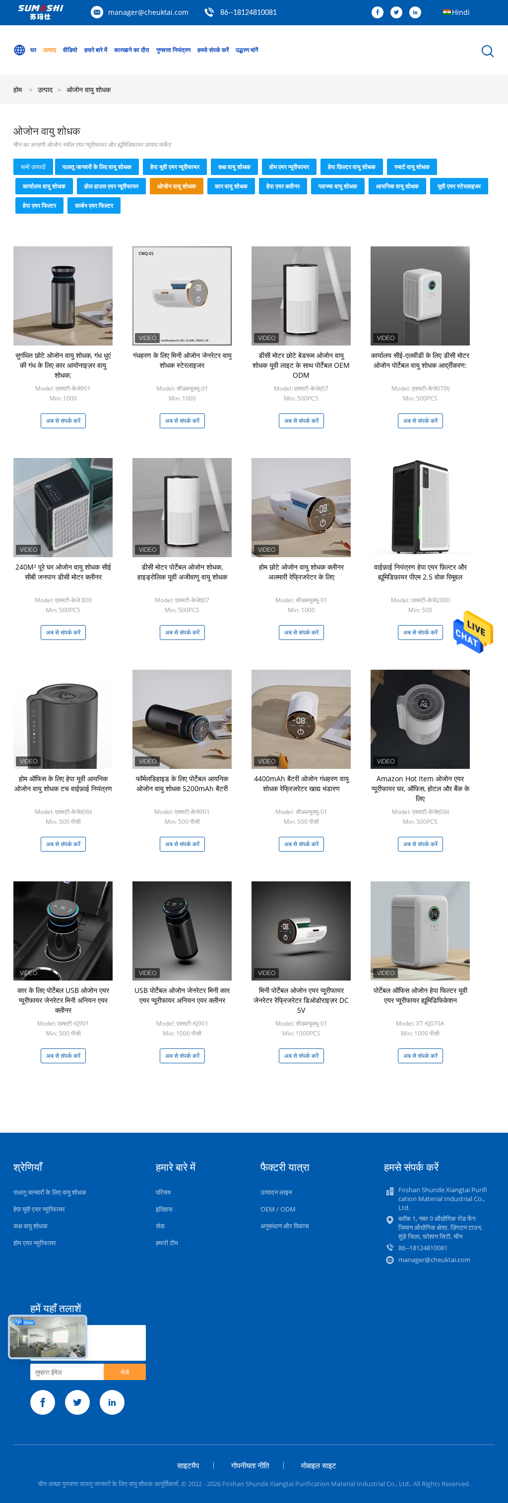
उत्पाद (49, 50)
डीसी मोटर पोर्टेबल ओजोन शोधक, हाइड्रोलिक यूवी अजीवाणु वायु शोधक (182, 571)
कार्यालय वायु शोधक (44, 186)
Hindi (461, 12)
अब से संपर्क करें (63, 420)
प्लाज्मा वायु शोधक (337, 186)
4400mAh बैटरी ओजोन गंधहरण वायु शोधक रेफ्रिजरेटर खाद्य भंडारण (301, 783)
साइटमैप (188, 1465)
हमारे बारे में (95, 50)
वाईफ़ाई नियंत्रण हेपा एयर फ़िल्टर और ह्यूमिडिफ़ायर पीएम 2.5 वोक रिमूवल (420, 571)
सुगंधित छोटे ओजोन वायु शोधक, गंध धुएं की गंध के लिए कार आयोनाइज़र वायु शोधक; (63, 365)
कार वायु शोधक (231, 186)
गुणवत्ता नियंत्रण (173, 50)
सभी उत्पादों (33, 167)
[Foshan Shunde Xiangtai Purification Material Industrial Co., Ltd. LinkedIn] (417, 12)
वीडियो (70, 50)
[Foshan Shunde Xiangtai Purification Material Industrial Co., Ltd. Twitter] (398, 12)
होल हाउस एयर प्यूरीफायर (111, 186)
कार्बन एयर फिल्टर (94, 205)
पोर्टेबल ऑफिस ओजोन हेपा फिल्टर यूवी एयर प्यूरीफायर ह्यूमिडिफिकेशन (420, 995)
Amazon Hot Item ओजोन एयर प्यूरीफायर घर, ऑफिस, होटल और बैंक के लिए (420, 788)
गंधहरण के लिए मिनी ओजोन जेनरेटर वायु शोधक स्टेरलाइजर (182, 360)
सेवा (160, 1225)
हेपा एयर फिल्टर (39, 205)
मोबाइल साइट (318, 1465)
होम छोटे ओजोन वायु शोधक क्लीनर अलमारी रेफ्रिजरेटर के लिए (301, 571)
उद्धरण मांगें (247, 50)
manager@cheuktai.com (148, 12)
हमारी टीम (167, 1242)
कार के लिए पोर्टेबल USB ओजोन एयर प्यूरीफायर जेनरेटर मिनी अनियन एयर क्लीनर (63, 1000)
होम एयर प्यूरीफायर (289, 167)
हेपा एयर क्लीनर (283, 186)
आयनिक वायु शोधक (397, 186)
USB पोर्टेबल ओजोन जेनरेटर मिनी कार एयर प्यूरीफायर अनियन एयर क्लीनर (182, 995)
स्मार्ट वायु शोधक (412, 167)
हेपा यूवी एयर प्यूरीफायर (174, 167)
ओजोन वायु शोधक (88, 89)
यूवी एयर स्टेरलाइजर (459, 186)
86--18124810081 (248, 12)
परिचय (163, 1192)
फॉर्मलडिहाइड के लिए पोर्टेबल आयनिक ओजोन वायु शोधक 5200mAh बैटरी (182, 783)
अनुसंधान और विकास (284, 1225)
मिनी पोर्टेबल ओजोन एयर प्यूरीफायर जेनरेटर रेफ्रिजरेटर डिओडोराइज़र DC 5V (301, 1000)
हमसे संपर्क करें (213, 50)
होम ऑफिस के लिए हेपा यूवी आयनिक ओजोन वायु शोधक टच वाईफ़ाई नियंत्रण (63, 783)
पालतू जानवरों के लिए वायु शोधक (97, 167)
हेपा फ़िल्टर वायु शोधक (352, 167)
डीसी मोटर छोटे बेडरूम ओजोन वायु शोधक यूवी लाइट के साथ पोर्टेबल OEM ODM (301, 365)
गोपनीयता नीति (250, 1465)
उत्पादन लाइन (276, 1192)
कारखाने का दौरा (131, 50)
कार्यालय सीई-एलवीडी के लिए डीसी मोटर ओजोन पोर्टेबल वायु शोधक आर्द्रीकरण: (420, 360)
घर (33, 50)
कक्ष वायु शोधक (234, 167)
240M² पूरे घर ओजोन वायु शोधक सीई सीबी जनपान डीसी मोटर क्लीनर (63, 571)
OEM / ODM (278, 1209)
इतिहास (164, 1209)
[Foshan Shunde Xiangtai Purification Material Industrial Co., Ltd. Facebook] (380, 12)
